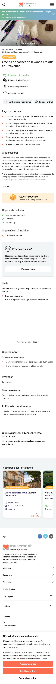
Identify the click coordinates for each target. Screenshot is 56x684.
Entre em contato (10, 626)
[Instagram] (50, 536)
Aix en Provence (15, 49)
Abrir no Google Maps (27, 342)
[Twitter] (45, 536)
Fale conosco (28, 269)
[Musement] (27, 4)
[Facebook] (39, 536)
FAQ (4, 622)
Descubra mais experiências (31, 199)
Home (4, 49)
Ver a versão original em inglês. (13, 17)
